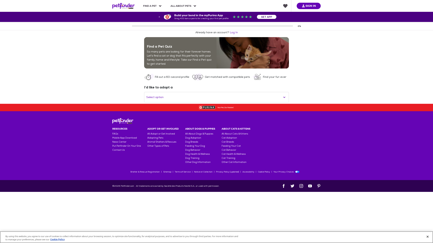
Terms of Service (183, 171)
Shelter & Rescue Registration (145, 171)
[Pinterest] (319, 186)
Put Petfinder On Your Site (126, 145)
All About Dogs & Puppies (199, 133)
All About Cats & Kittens (235, 133)
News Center (119, 141)
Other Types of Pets (158, 145)
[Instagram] (301, 186)
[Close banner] (159, 17)
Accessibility (248, 171)
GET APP (266, 16)
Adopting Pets (155, 137)
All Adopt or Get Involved (161, 133)
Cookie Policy (264, 171)
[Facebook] (284, 186)
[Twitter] (292, 186)
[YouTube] (310, 186)
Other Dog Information (198, 162)
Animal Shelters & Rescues (161, 141)
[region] (216, 237)
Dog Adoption (193, 137)
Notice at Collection (203, 171)
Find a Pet (150, 5)
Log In (234, 32)
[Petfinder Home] (123, 6)
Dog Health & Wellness (197, 154)
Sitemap (167, 171)
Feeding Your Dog (195, 145)
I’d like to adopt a (158, 87)
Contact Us (118, 149)
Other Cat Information (234, 162)
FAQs (115, 133)
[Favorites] (285, 6)
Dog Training (192, 158)
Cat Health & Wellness (234, 154)
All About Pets (180, 5)
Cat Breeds (228, 141)
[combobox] (146, 97)
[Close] (427, 236)
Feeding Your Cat (231, 145)
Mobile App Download (124, 137)
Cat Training (228, 158)
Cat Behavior (229, 149)
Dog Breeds (191, 141)
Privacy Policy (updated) (227, 171)
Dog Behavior (192, 149)
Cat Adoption (229, 137)
